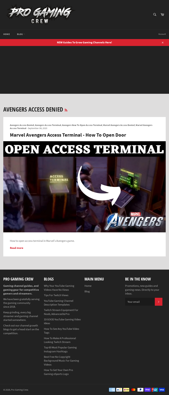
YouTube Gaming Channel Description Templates (58, 302)
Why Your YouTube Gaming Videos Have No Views (59, 287)
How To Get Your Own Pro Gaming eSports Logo (58, 372)
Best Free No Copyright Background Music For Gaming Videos (61, 360)
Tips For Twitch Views (56, 295)
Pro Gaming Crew (19, 389)
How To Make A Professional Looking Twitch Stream (60, 340)
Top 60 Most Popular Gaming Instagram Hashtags (60, 349)
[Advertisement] (84, 71)
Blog (20, 34)
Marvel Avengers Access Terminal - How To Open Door (68, 135)
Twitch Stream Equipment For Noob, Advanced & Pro (61, 312)
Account (162, 34)
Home (6, 34)
